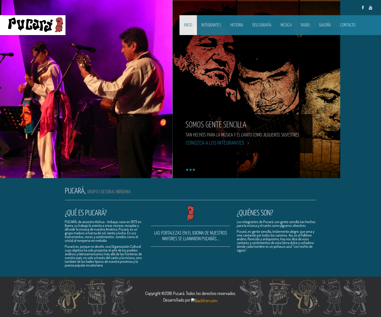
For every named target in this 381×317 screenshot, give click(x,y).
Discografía (261, 25)
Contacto (347, 25)
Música (286, 25)
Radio (305, 25)
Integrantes (211, 25)
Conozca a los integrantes (42, 143)
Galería (325, 25)
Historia (236, 25)
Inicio (188, 25)
